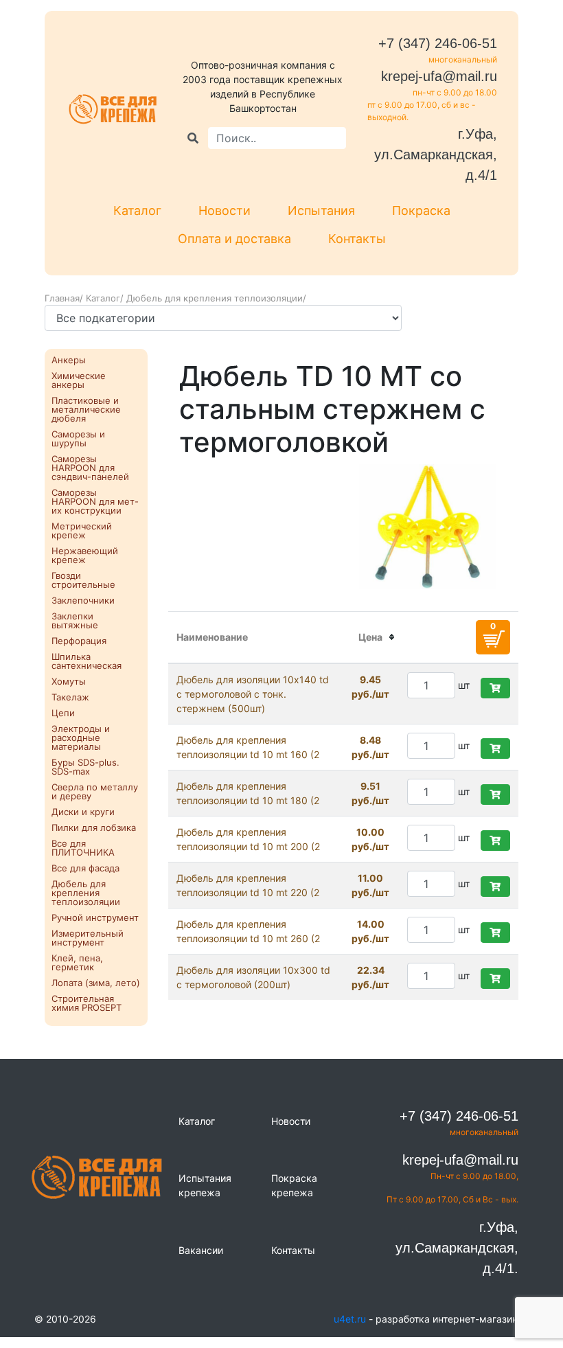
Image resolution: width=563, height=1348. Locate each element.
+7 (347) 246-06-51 (437, 43)
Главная (62, 298)
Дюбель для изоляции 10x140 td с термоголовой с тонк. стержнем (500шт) (252, 694)
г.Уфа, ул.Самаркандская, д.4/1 (435, 154)
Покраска (421, 210)
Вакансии (201, 1250)
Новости (224, 210)
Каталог (137, 210)
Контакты (357, 238)
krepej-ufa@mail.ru (439, 76)
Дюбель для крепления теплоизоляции (214, 298)
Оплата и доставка (234, 238)
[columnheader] (370, 637)
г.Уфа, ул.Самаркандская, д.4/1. (456, 1248)
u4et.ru (350, 1319)
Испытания (321, 210)
